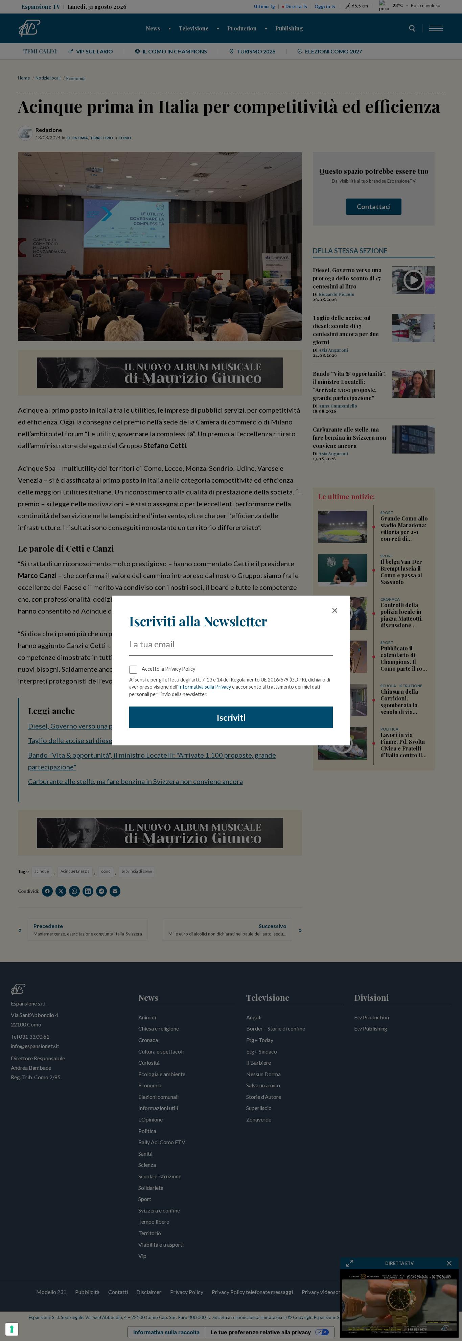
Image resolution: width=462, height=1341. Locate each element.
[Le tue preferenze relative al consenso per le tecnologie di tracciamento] (11, 1329)
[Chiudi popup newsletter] (335, 610)
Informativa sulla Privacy (204, 687)
